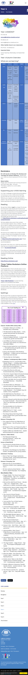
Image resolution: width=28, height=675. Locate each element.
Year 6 (2, 617)
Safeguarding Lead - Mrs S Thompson (10, 651)
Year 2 (2, 602)
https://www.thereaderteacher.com (12, 239)
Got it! (23, 673)
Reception (3, 594)
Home (2, 12)
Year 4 (2, 609)
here (14, 303)
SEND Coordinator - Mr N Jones (8, 648)
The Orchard (4, 620)
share (3, 580)
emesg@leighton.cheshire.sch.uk (10, 37)
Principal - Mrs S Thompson (7, 646)
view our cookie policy (8, 673)
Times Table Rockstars (7, 280)
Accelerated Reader (10, 247)
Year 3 (2, 605)
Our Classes (9, 12)
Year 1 (2, 598)
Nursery (3, 591)
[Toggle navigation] (25, 2)
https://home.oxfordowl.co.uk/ (9, 261)
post (10, 580)
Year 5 (2, 613)
